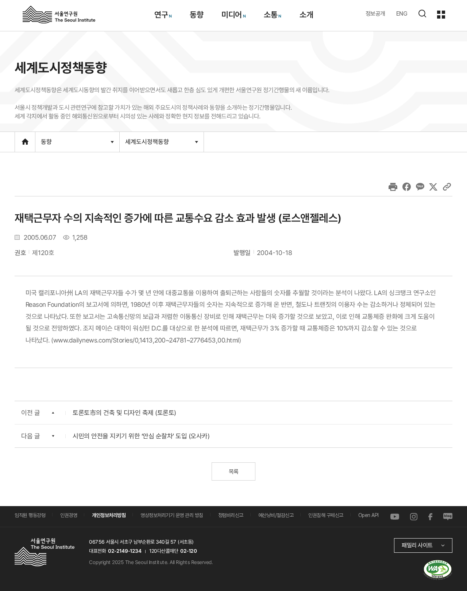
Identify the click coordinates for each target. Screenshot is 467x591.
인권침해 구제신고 (325, 515)
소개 (306, 14)
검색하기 (422, 13)
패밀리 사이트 (417, 545)
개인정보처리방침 (109, 515)
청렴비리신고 (230, 515)
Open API (368, 515)
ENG (402, 13)
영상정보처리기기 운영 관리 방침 (171, 515)
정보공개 (375, 13)
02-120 (188, 551)
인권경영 (68, 515)
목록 (233, 471)
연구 (160, 14)
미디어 (231, 14)
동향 (196, 14)
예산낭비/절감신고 (276, 515)
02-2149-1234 (125, 551)
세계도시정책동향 (147, 145)
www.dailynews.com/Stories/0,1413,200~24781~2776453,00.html (146, 340)
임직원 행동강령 (30, 515)
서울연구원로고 (59, 14)
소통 (270, 14)
